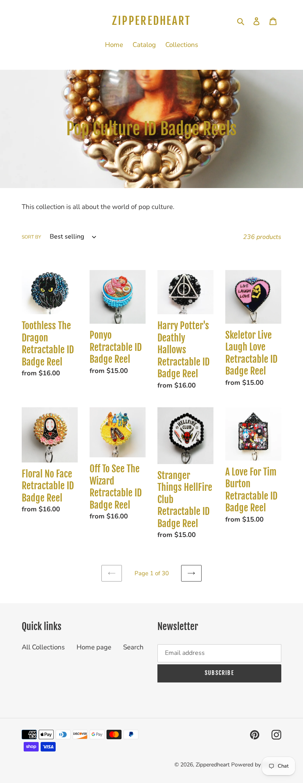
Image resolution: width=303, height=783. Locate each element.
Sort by (31, 237)
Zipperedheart (151, 21)
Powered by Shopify (256, 764)
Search (133, 647)
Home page (94, 647)
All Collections (43, 647)
